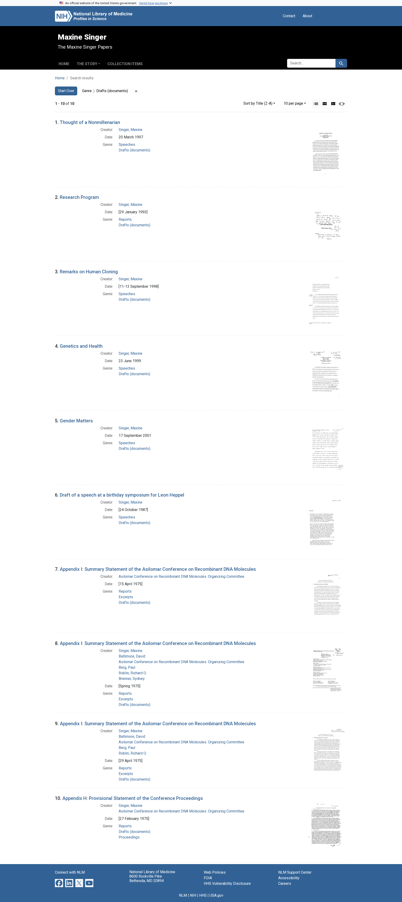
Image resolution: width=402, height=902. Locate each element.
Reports (125, 219)
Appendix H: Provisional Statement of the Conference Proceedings (132, 798)
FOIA (208, 878)
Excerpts (126, 597)
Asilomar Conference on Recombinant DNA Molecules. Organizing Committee (181, 576)
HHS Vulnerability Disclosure (227, 883)
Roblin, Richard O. (133, 673)
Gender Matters (76, 421)
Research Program (79, 197)
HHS (203, 895)
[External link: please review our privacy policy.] (59, 883)
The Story (87, 64)
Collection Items (125, 64)
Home (64, 64)
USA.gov (216, 895)
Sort (257, 103)
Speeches (127, 144)
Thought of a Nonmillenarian (90, 122)
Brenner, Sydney (132, 678)
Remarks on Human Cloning (89, 271)
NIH (193, 895)
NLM (183, 895)
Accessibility (288, 878)
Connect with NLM (70, 872)
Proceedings (129, 837)
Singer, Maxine (130, 129)
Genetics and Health (81, 346)
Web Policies (215, 872)
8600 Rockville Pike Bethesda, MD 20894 (146, 878)
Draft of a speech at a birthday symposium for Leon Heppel (122, 495)
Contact (289, 16)
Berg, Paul (127, 667)
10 (293, 103)
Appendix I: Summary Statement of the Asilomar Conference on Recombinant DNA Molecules (158, 569)
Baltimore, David (132, 656)
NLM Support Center (295, 872)
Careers (284, 883)
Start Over (66, 91)
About (307, 16)
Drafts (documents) (134, 150)
